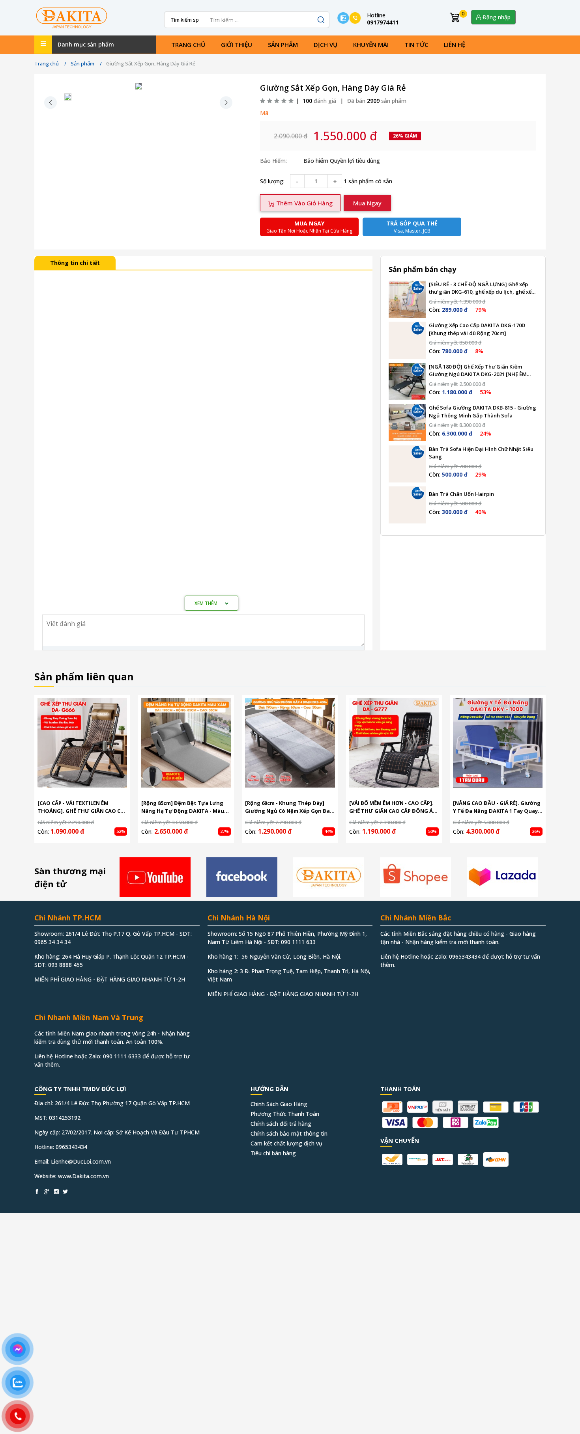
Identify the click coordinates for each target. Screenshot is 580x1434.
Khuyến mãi (371, 44)
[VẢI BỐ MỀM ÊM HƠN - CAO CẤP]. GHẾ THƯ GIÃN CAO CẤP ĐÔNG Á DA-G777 (391, 807)
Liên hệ (454, 44)
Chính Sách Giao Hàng (279, 1104)
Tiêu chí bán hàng (273, 1153)
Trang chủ (188, 44)
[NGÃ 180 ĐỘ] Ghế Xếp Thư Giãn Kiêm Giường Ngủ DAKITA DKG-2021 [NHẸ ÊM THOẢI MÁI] (478, 370)
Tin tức (416, 44)
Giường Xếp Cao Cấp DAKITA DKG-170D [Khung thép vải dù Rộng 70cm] (477, 329)
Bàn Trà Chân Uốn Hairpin (461, 493)
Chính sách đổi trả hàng (281, 1123)
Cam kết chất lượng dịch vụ (286, 1143)
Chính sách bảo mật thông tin (289, 1133)
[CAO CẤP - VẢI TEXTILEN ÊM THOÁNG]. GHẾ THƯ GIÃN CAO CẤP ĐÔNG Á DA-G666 (82, 807)
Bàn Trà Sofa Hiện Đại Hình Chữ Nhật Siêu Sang (481, 452)
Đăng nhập (496, 17)
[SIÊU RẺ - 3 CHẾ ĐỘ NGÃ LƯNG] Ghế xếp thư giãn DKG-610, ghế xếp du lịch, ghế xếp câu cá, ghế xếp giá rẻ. (482, 288)
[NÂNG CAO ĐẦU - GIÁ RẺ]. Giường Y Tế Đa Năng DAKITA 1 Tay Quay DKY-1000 (497, 807)
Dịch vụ (325, 44)
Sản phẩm (283, 44)
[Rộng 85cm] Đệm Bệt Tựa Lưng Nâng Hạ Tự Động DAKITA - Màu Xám (182, 807)
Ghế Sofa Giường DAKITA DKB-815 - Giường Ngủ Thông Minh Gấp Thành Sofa (482, 411)
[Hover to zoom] (138, 86)
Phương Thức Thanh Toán (285, 1113)
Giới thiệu (236, 44)
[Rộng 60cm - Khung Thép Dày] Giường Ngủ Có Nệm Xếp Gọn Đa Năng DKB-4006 (287, 807)
